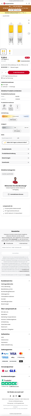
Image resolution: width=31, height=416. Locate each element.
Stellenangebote (11, 319)
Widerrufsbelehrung (6, 345)
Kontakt (3, 299)
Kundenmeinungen (8, 376)
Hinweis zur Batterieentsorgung (16, 401)
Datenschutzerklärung (24, 271)
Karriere (3, 319)
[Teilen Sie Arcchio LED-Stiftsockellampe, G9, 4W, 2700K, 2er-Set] (29, 23)
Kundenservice (6, 281)
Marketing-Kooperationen (8, 317)
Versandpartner (7, 367)
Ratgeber (10, 329)
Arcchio (17, 96)
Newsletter (4, 314)
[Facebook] (11, 396)
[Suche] (27, 3)
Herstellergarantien (6, 301)
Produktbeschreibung (9, 153)
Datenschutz (4, 340)
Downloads (5, 162)
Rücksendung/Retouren (8, 291)
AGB (2, 337)
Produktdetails (6, 149)
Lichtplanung (4, 322)
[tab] (15, 292)
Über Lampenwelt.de (8, 309)
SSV (15, 10)
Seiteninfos (5, 334)
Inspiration (4, 329)
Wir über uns (4, 312)
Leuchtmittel (6, 16)
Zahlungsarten (5, 294)
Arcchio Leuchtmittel (7, 174)
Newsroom (4, 327)
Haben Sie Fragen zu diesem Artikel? (17, 142)
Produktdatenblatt (25, 61)
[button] (3, 52)
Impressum (4, 342)
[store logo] (9, 3)
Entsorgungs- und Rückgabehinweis (16, 403)
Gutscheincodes (5, 324)
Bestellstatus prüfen (7, 289)
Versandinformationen (7, 296)
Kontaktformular (25, 269)
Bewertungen (6, 158)
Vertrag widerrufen (7, 284)
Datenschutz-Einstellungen (8, 399)
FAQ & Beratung (5, 286)
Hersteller (28, 274)
